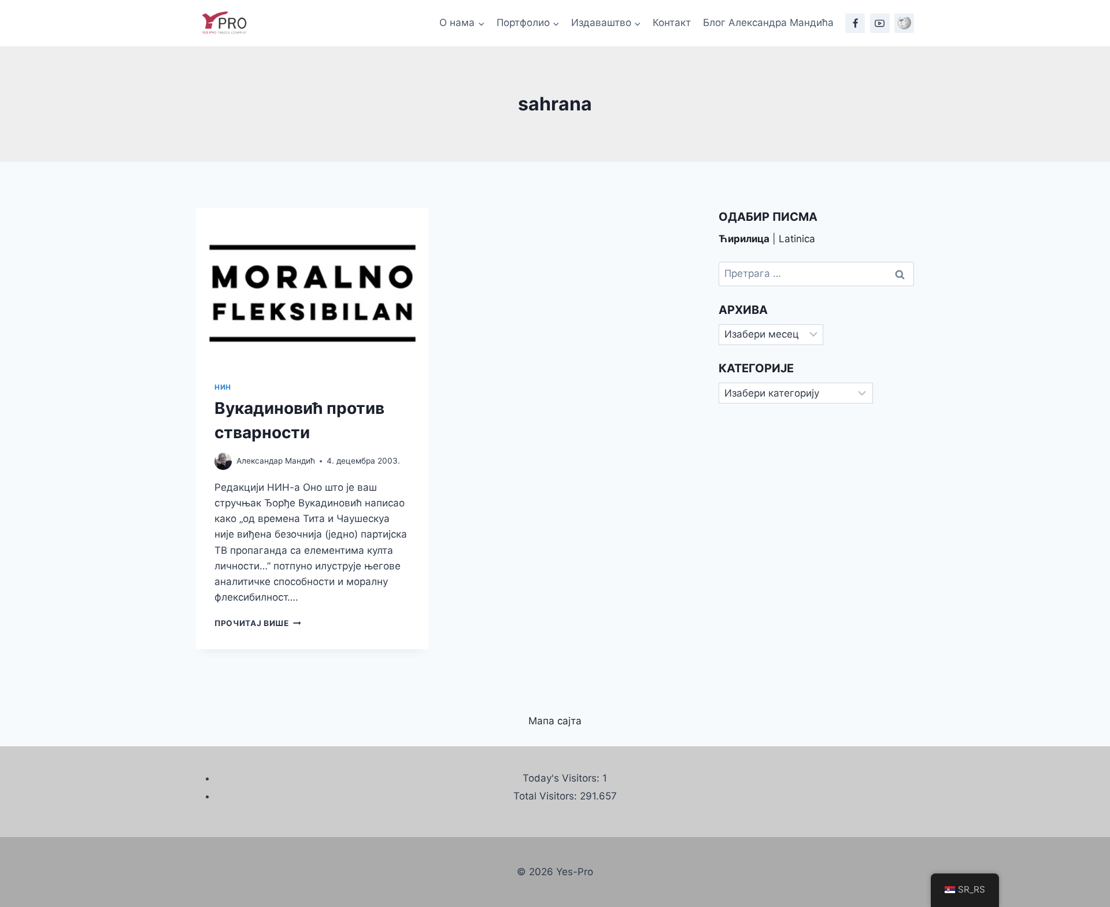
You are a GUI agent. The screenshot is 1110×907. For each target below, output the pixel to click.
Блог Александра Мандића (768, 22)
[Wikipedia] (904, 23)
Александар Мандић (275, 460)
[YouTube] (880, 23)
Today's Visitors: (562, 778)
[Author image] (223, 461)
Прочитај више (257, 623)
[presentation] (312, 285)
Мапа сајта (555, 721)
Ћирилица (744, 239)
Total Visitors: (546, 796)
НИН (222, 387)
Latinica (797, 239)
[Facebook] (855, 23)
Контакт (672, 22)
